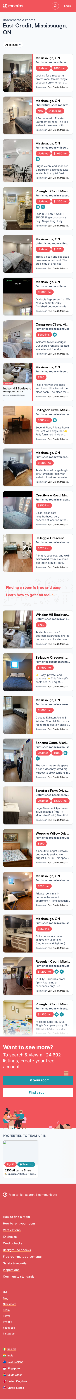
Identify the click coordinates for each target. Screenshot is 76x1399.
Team (6, 1309)
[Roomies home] (13, 6)
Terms (7, 1315)
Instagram (9, 1333)
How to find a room (16, 1217)
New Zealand (15, 1361)
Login (67, 5)
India (10, 1355)
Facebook (9, 1327)
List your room (38, 1080)
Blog (5, 1298)
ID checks (10, 1236)
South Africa (14, 1374)
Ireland (11, 1349)
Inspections (11, 1270)
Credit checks (13, 1243)
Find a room (38, 1092)
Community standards (18, 1276)
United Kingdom (17, 1381)
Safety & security (15, 1263)
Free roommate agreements (22, 1256)
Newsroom (9, 1304)
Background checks (17, 1250)
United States (15, 1387)
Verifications (12, 1230)
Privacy (7, 1321)
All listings (11, 44)
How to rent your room (19, 1223)
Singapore (13, 1368)
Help (5, 1292)
